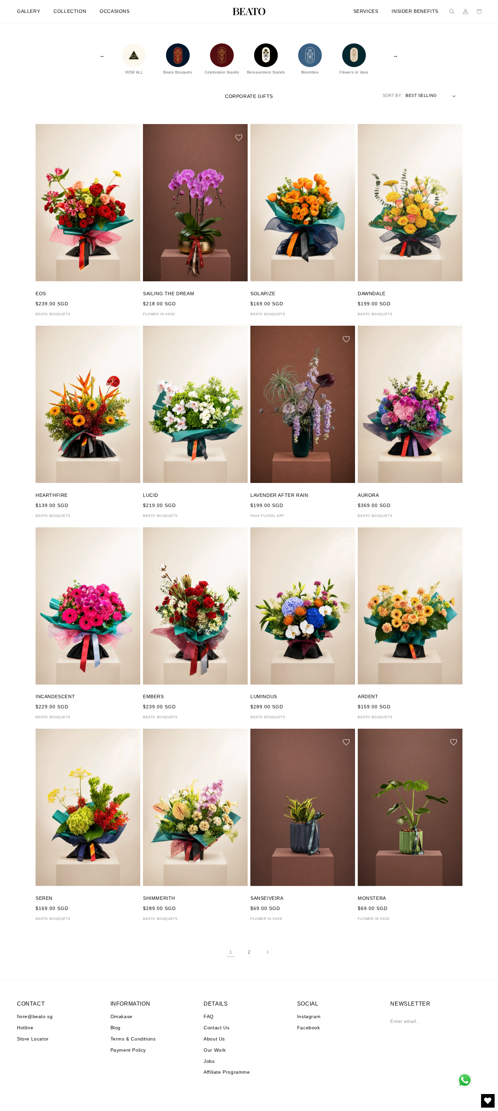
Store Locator (33, 1039)
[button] (452, 11)
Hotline (25, 1027)
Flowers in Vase (354, 72)
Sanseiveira (267, 898)
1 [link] (230, 952)
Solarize (262, 293)
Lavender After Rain (279, 495)
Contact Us (216, 1027)
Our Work (215, 1050)
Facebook (308, 1027)
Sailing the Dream (168, 293)
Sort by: (392, 95)
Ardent (368, 696)
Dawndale (372, 293)
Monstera (372, 898)
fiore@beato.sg (35, 1016)
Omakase (121, 1016)
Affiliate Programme (227, 1072)
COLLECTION (70, 11)
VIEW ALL (134, 72)
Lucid (150, 495)
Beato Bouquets (177, 72)
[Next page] (267, 952)
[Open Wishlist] (488, 1101)
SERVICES (365, 11)
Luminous (263, 696)
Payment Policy (128, 1050)
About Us (214, 1039)
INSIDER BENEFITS (415, 11)
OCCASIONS (114, 11)
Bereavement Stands (266, 72)
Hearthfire (52, 495)
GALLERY (28, 11)
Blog (115, 1027)
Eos (41, 293)
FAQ (209, 1016)
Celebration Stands (222, 72)
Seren (44, 898)
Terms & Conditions (133, 1039)
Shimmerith (159, 898)
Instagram (308, 1016)
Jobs (209, 1061)
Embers (153, 696)
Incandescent (55, 696)
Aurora (368, 495)
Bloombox (310, 72)
